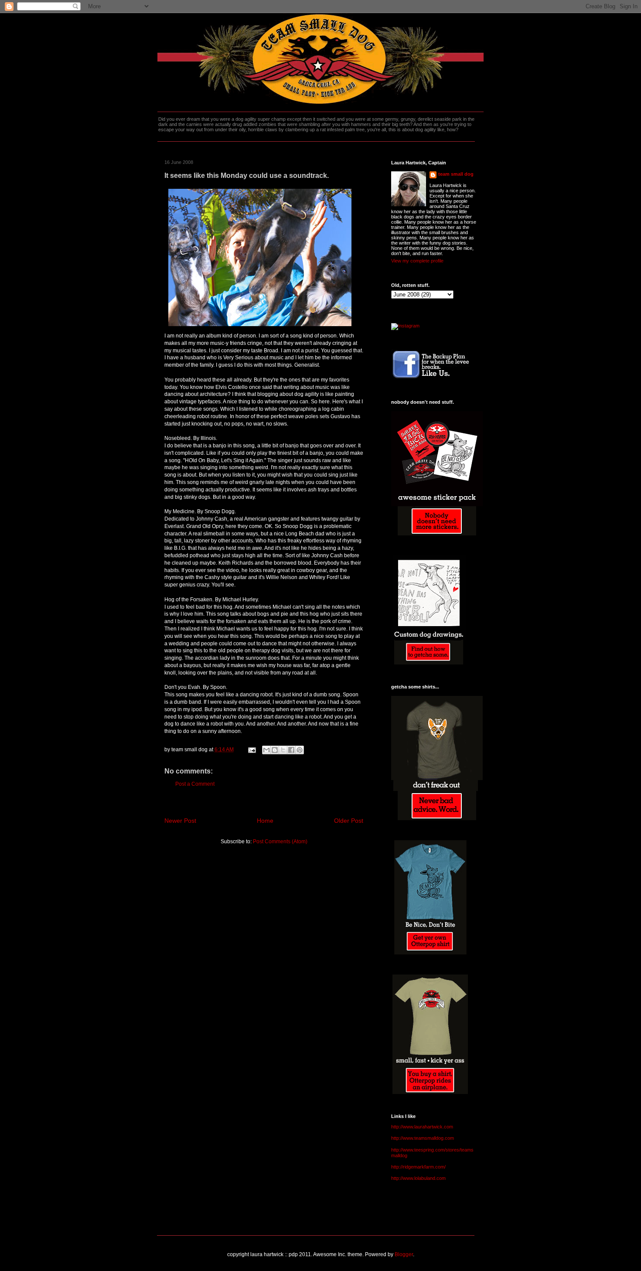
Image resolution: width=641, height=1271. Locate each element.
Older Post (348, 820)
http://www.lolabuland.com (418, 1178)
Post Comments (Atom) (280, 841)
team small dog (456, 174)
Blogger (404, 1254)
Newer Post (180, 820)
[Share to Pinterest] (299, 750)
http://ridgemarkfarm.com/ (418, 1166)
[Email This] (266, 750)
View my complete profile (417, 260)
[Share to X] (283, 750)
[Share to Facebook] (291, 750)
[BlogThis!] (274, 750)
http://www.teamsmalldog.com (422, 1138)
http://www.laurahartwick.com (422, 1126)
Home (265, 820)
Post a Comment (195, 784)
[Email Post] (251, 749)
